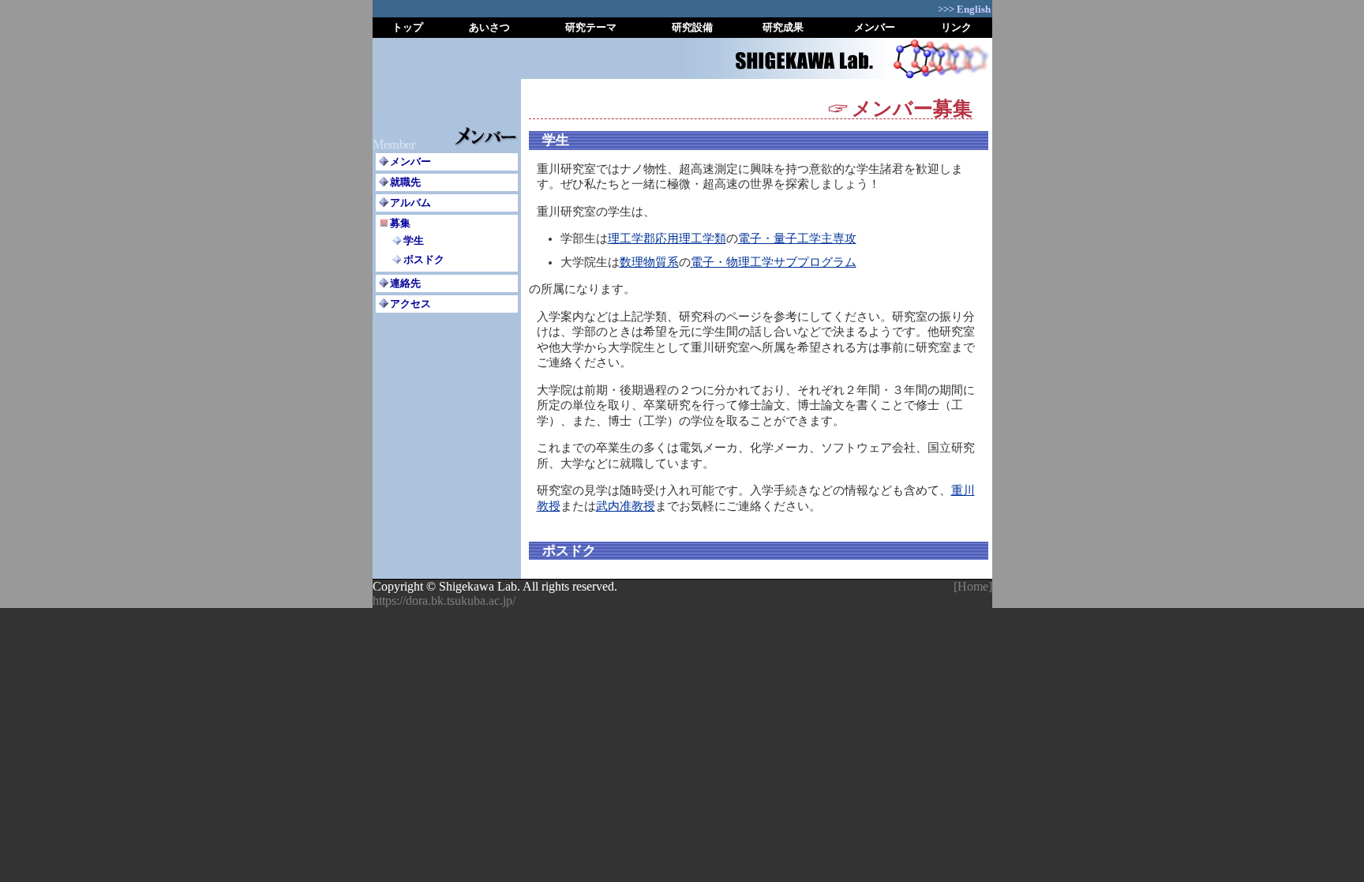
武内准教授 (625, 506)
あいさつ (489, 27)
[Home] (973, 586)
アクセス (410, 304)
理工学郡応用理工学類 (667, 238)
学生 (413, 240)
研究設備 (692, 27)
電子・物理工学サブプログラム (773, 262)
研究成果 (783, 27)
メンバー (874, 27)
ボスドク (423, 259)
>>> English (964, 9)
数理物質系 (649, 262)
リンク (956, 27)
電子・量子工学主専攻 (797, 238)
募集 (400, 223)
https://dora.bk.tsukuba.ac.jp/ (444, 600)
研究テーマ (590, 27)
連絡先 (405, 283)
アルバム (410, 202)
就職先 (405, 182)
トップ (407, 27)
